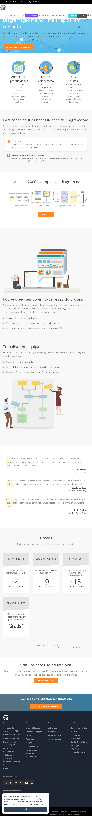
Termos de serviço (79, 728)
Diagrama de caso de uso (67, 206)
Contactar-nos (54, 739)
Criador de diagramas (12, 738)
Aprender (30, 739)
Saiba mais (46, 215)
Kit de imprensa (55, 735)
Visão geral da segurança (71, 814)
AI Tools (31, 15)
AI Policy (74, 731)
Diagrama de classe (43, 206)
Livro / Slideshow (33, 728)
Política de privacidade (78, 811)
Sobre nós (52, 728)
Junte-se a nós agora (46, 680)
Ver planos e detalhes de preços (46, 645)
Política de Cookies (35, 804)
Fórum (28, 735)
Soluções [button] (50, 16)
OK (25, 809)
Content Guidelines (79, 742)
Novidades (52, 731)
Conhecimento (32, 746)
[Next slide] (86, 199)
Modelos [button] (58, 16)
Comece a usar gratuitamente (18, 47)
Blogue (29, 742)
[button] (19, 16)
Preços (65, 16)
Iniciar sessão (82, 16)
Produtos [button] (8, 16)
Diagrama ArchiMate (19, 206)
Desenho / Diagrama (35, 731)
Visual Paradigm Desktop (30, 2)
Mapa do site (31, 756)
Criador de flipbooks (12, 734)
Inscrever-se (73, 16)
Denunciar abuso (78, 752)
